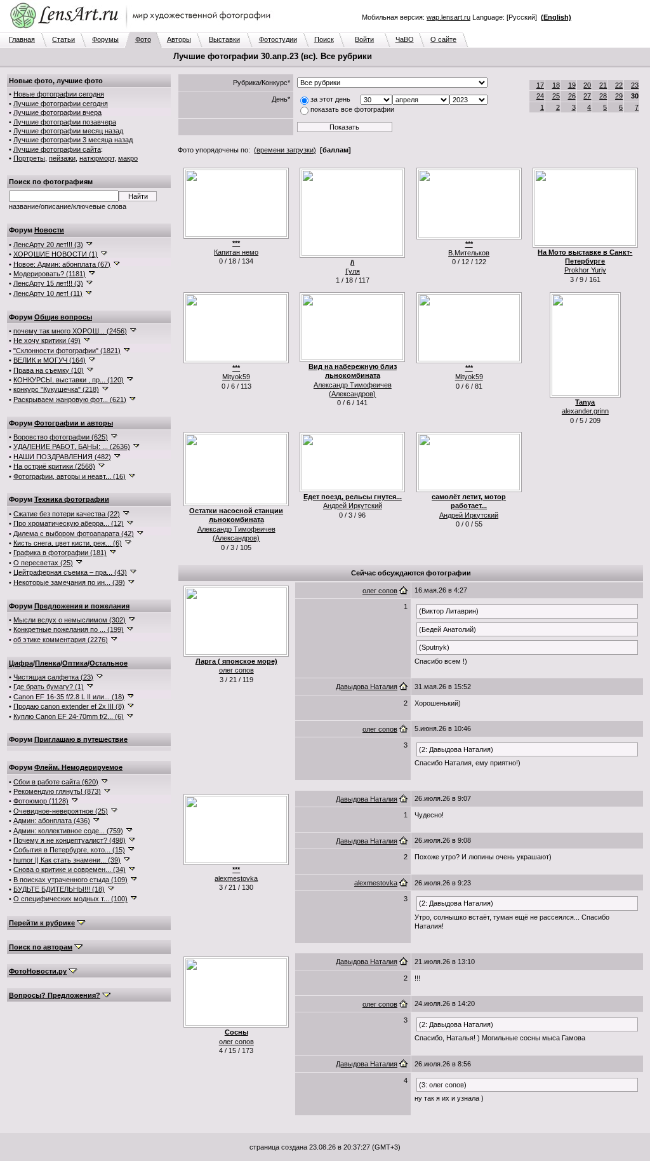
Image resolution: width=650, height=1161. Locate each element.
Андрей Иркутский (352, 505)
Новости (49, 230)
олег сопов (236, 670)
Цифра (21, 663)
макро (128, 158)
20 (587, 85)
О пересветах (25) (43, 563)
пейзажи (62, 158)
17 (540, 85)
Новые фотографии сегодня (58, 94)
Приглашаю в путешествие (81, 739)
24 (540, 96)
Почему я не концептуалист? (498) (69, 840)
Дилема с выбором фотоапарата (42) (73, 533)
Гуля (352, 271)
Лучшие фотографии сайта (57, 149)
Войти (364, 39)
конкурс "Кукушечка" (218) (56, 389)
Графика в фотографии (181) (60, 552)
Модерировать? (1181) (49, 274)
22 (619, 85)
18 (556, 85)
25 (556, 96)
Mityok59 (236, 376)
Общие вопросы (63, 317)
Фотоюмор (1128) (41, 801)
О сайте (443, 39)
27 (587, 96)
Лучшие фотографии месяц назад (68, 131)
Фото (143, 39)
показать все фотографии (352, 109)
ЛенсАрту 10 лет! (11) (48, 293)
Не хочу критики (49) (47, 340)
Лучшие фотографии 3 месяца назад (73, 140)
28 (603, 96)
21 (603, 85)
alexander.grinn (585, 411)
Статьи (63, 39)
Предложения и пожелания (81, 606)
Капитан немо (236, 252)
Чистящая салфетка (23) (53, 677)
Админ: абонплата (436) (51, 820)
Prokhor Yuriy (585, 270)
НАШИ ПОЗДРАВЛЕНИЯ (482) (62, 456)
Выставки (224, 39)
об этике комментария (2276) (60, 639)
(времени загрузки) (285, 150)
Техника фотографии (71, 499)
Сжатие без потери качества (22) (66, 514)
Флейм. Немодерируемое (78, 767)
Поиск (324, 39)
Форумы (105, 39)
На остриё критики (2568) (54, 466)
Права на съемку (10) (48, 370)
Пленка (47, 663)
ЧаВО (404, 39)
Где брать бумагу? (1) (48, 686)
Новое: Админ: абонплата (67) (61, 264)
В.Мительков (468, 253)
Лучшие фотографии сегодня (60, 103)
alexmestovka (236, 878)
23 (635, 85)
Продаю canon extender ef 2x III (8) (68, 706)
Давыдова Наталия (366, 686)
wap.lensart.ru (448, 17)
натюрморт (96, 158)
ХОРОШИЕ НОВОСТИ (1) (55, 254)
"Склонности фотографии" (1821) (67, 350)
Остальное (109, 663)
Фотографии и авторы (73, 423)
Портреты (29, 158)
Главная (22, 39)
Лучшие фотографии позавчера (64, 122)
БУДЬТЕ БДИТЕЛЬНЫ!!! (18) (59, 889)
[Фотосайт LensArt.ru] (143, 29)
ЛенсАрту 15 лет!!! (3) (48, 283)
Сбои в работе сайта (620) (55, 782)
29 (619, 96)
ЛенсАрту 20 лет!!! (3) (48, 244)
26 (572, 96)
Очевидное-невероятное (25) (60, 811)
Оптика (75, 663)
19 (572, 85)
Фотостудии (278, 39)
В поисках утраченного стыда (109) (70, 879)
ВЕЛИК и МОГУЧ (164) (49, 360)
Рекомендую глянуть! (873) (57, 791)
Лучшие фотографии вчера (57, 112)
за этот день (330, 99)
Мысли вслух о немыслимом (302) (69, 620)
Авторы (179, 39)
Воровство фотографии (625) (60, 437)
